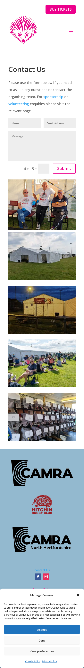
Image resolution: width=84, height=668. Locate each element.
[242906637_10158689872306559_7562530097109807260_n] (42, 440)
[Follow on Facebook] (38, 576)
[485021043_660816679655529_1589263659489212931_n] (42, 386)
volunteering (18, 103)
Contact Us (42, 570)
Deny (42, 640)
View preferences (42, 651)
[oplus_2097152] (42, 332)
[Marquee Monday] (42, 278)
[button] (78, 595)
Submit (64, 168)
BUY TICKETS (60, 9)
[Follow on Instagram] (46, 576)
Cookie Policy (32, 661)
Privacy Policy (49, 661)
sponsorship (53, 96)
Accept (42, 630)
